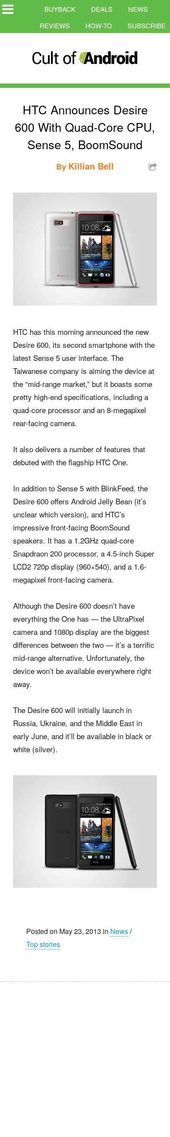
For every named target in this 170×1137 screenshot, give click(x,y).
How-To (98, 25)
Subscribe (147, 25)
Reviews (55, 25)
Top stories (43, 944)
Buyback (59, 8)
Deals (101, 8)
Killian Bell (91, 166)
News (138, 8)
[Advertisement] (82, 1053)
